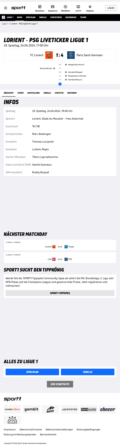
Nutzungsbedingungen (88, 429)
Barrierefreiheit (48, 434)
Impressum (10, 429)
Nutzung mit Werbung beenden (20, 434)
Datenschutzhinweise (31, 429)
